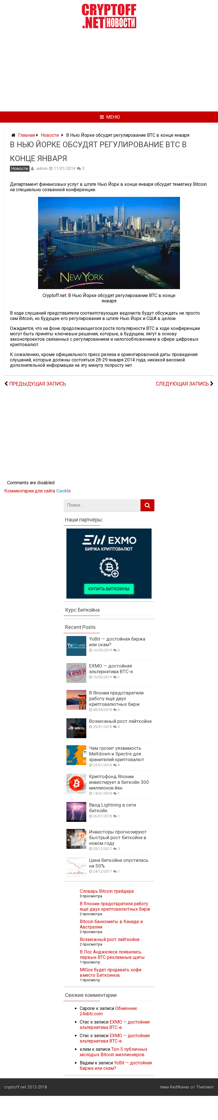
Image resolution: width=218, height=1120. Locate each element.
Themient (205, 1087)
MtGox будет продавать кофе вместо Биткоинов (111, 972)
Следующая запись (182, 384)
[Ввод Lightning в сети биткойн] (76, 820)
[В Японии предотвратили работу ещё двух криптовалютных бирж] (76, 708)
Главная (26, 135)
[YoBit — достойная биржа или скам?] (76, 654)
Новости (50, 135)
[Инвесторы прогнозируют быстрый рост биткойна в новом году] (76, 847)
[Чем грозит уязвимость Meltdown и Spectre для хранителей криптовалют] (76, 763)
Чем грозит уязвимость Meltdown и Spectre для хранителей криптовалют (116, 753)
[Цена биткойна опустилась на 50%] (76, 875)
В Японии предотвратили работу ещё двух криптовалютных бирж (116, 698)
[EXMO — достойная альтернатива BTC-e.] (76, 681)
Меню (113, 117)
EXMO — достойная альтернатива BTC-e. (111, 668)
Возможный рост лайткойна (120, 721)
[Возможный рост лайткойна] (76, 736)
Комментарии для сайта (37, 491)
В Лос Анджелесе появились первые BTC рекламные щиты (112, 954)
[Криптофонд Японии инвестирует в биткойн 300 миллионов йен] (76, 792)
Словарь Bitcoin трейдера (107, 891)
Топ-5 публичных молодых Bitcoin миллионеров (113, 1052)
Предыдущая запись (37, 384)
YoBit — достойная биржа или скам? (116, 1065)
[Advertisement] (109, 69)
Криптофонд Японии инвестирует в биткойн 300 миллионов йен (119, 782)
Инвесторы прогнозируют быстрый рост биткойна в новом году (118, 837)
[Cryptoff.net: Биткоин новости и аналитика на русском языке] (109, 27)
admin (42, 168)
